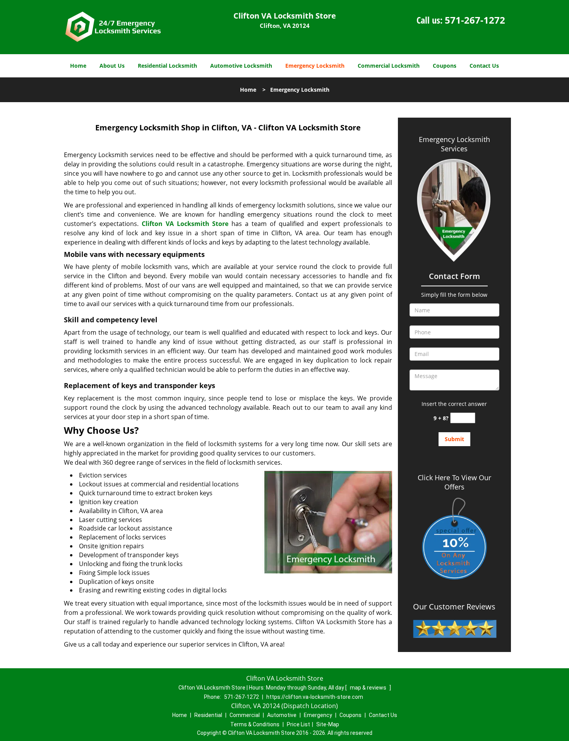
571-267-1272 (475, 20)
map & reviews (368, 688)
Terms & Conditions (254, 724)
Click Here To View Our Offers (454, 482)
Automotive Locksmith (241, 65)
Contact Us (484, 65)
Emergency (318, 715)
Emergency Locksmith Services (454, 144)
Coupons (444, 65)
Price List (298, 724)
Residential (208, 715)
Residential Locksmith (167, 65)
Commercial (245, 715)
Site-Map (327, 724)
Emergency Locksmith (314, 65)
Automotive (281, 715)
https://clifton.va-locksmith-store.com (314, 697)
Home (78, 65)
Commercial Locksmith (389, 65)
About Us (112, 65)
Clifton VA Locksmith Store (185, 223)
